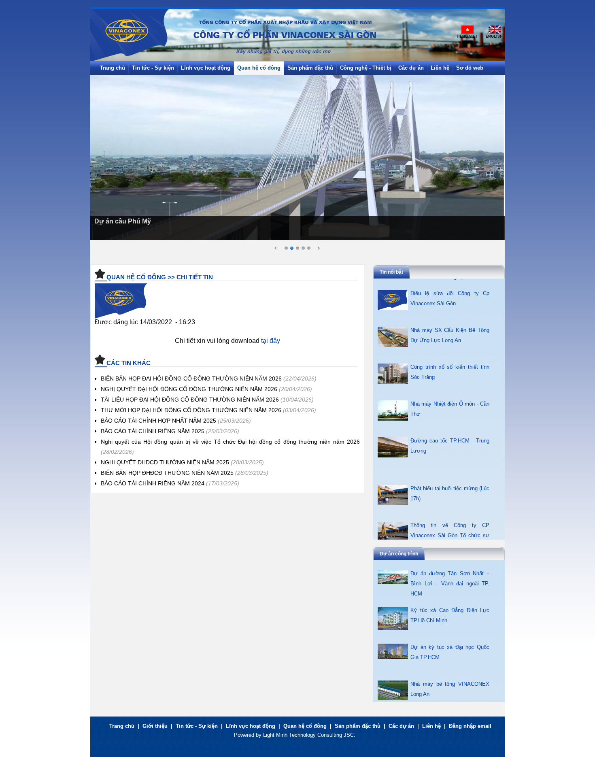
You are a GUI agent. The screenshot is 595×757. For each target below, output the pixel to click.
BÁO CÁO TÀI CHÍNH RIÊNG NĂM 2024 (152, 483)
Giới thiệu (155, 726)
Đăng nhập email (470, 726)
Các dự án (401, 726)
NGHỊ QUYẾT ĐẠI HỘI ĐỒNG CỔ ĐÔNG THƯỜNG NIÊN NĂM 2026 (189, 389)
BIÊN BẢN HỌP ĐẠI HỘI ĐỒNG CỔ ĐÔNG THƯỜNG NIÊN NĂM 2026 (191, 378)
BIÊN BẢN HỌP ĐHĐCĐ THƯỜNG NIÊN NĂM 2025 (167, 473)
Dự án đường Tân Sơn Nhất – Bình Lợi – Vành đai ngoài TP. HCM (449, 693)
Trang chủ (121, 726)
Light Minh (275, 735)
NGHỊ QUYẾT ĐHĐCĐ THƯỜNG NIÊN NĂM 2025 (165, 462)
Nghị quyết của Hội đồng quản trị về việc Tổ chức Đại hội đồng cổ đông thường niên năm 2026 (230, 441)
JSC (349, 735)
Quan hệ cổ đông (305, 726)
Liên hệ (431, 726)
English (494, 36)
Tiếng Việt (467, 36)
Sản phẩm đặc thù (357, 726)
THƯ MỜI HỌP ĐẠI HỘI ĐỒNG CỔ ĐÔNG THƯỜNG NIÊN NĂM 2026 (191, 410)
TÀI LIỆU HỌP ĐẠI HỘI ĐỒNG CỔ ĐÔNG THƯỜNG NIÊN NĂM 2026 (190, 399)
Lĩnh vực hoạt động (250, 726)
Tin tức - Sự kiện (197, 726)
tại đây (270, 340)
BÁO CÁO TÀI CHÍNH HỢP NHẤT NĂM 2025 (158, 420)
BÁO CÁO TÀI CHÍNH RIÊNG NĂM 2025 (152, 431)
